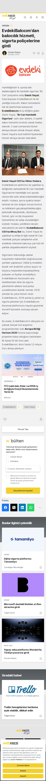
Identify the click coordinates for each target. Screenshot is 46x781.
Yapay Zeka (8, 645)
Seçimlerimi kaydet (23, 490)
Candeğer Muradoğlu (13, 567)
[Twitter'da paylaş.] (14, 507)
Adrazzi (7, 397)
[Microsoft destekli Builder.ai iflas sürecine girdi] (23, 585)
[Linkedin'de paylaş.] (23, 507)
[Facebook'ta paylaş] (6, 507)
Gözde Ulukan (10, 658)
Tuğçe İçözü (9, 613)
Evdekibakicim (9, 407)
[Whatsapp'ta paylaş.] (31, 507)
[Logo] (9, 17)
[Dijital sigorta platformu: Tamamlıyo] (23, 539)
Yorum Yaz (23, 429)
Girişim (5, 26)
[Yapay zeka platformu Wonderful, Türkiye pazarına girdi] (23, 630)
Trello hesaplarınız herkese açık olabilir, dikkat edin (21, 709)
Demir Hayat (30, 407)
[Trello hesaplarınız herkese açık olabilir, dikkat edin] (23, 691)
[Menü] (42, 17)
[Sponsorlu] (23, 366)
